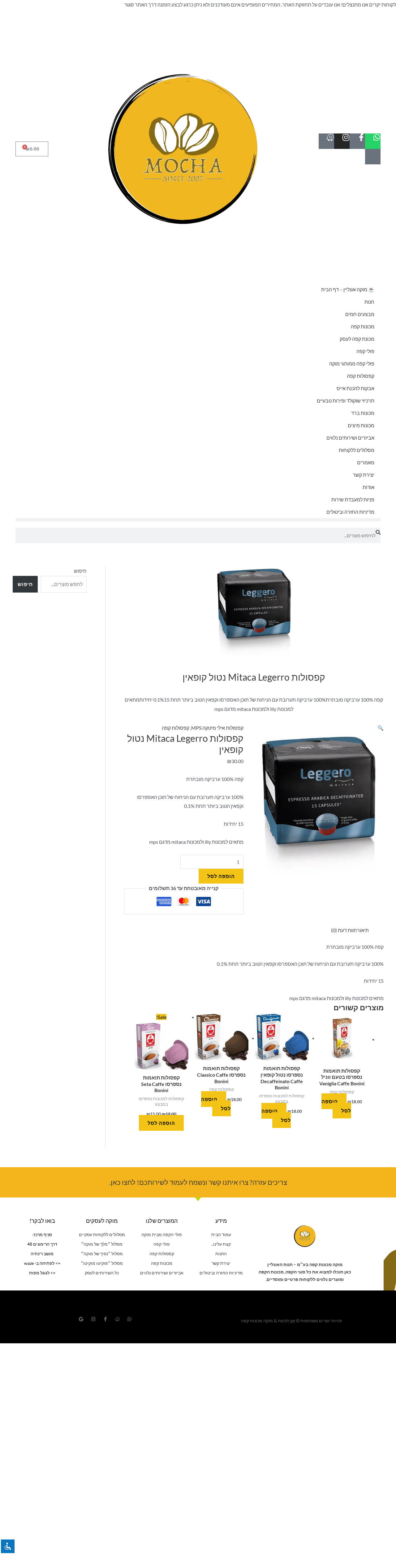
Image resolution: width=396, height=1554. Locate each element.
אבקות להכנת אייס (355, 388)
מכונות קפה (362, 326)
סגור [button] (129, 4)
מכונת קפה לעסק (357, 339)
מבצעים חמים (359, 314)
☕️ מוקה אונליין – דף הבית (347, 289)
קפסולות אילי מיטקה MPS (217, 728)
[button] (198, 520)
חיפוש (80, 571)
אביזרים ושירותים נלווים (350, 438)
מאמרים (365, 462)
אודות (368, 487)
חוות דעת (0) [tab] (344, 930)
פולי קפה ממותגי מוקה (351, 363)
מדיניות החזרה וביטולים (350, 512)
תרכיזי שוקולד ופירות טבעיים (345, 400)
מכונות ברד (362, 413)
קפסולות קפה (360, 376)
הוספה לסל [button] (336, 1105)
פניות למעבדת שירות (352, 499)
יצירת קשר (363, 475)
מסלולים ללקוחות (356, 450)
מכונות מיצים (361, 425)
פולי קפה (365, 351)
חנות (369, 302)
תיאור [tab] (363, 930)
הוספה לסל (221, 876)
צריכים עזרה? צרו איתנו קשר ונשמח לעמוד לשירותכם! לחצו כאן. (198, 1182)
